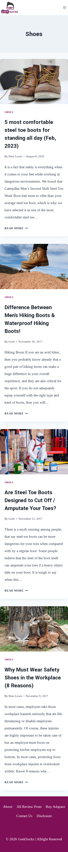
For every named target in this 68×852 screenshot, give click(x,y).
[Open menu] (64, 7)
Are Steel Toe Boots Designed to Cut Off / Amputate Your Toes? (30, 500)
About (7, 807)
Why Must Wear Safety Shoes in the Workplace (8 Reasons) (33, 678)
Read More (16, 228)
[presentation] (34, 81)
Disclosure (44, 816)
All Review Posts (29, 807)
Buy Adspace (55, 807)
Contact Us (24, 816)
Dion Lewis (15, 156)
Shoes (9, 112)
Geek (11, 341)
